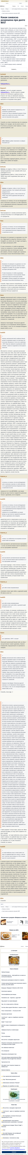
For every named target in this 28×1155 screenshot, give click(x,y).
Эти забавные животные (8, 1047)
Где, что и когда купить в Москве (10, 1004)
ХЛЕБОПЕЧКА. (5, 1)
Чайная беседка (6, 972)
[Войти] (11, 1)
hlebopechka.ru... (5, 84)
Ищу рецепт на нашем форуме (9, 1001)
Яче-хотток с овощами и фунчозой (10, 1039)
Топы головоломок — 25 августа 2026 (11, 1010)
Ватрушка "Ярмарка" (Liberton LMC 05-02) (12, 988)
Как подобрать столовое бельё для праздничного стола (11, 1116)
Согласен (14, 1152)
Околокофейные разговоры (9, 994)
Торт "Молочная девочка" (9, 1079)
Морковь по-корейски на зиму (11, 1086)
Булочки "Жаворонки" (14, 965)
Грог (4, 1130)
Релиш (3, 1033)
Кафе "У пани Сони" (7, 1022)
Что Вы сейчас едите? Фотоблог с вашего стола (14, 1007)
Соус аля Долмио (6, 1036)
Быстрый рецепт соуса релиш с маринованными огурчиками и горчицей (14, 1100)
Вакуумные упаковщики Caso (9, 1054)
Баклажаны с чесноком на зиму (11, 1138)
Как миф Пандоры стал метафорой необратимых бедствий (11, 1134)
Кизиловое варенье (7, 991)
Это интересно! (5, 1050)
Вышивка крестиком (7, 1014)
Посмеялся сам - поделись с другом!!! (11, 997)
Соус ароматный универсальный (11, 1076)
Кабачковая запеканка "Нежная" (11, 1082)
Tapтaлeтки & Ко (6, 1062)
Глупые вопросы (6, 1070)
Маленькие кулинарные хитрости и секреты (13, 980)
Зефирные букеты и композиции (10, 1030)
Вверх (2, 904)
